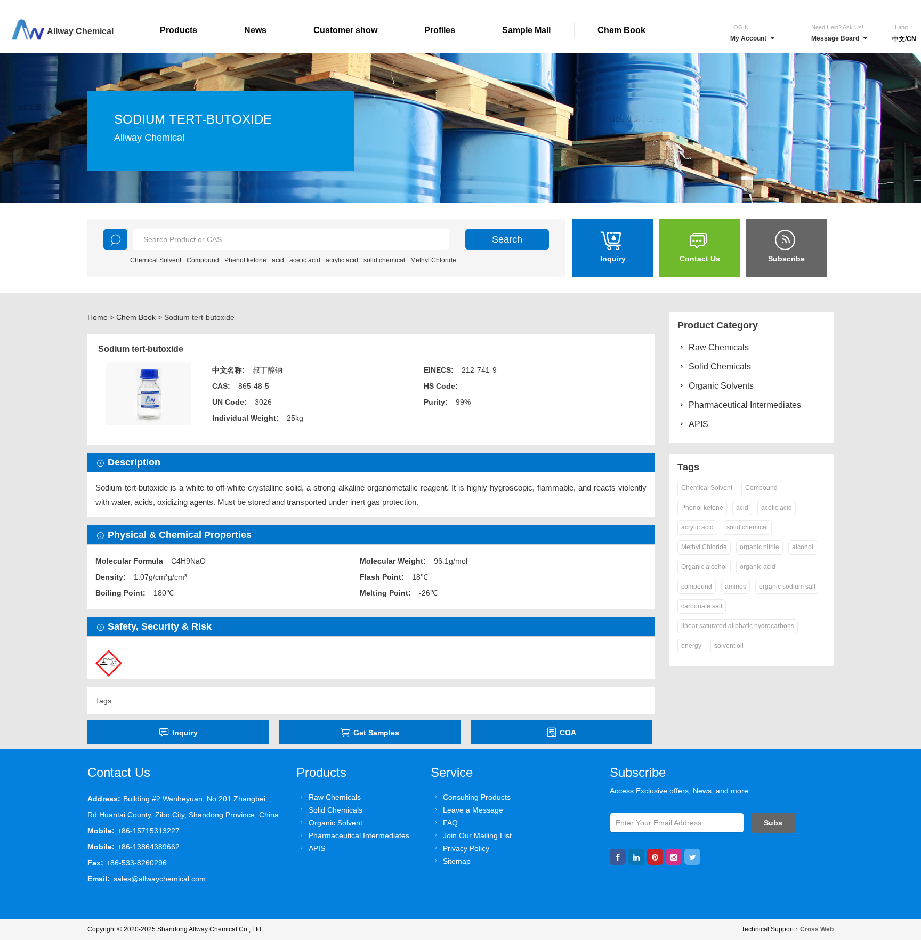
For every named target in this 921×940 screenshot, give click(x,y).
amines (735, 586)
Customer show (345, 30)
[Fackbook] (618, 857)
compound (696, 586)
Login (739, 27)
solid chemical (384, 260)
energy (691, 645)
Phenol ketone (245, 260)
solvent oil (729, 645)
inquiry (185, 732)
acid (278, 260)
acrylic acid (342, 260)
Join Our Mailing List (477, 835)
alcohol (802, 547)
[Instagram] (674, 857)
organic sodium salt (787, 586)
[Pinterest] (655, 857)
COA (568, 732)
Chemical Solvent (155, 260)
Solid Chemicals (720, 366)
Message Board (835, 38)
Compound (203, 260)
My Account (748, 38)
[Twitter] (692, 857)
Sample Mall (526, 30)
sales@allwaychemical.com (160, 878)
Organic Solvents (721, 385)
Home (97, 317)
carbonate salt (701, 606)
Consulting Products (477, 797)
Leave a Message (473, 810)
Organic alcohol (704, 567)
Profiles (439, 30)
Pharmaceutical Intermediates (745, 404)
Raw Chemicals (719, 347)
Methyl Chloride (433, 260)
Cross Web (817, 929)
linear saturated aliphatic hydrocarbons (737, 626)
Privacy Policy (466, 848)
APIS (698, 424)
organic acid (757, 567)
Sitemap (457, 861)
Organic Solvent (335, 822)
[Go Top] (893, 851)
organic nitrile (759, 547)
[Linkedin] (636, 857)
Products (178, 30)
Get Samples (376, 732)
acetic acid (304, 260)
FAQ (450, 822)
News (255, 30)
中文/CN (904, 39)
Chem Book (621, 30)
